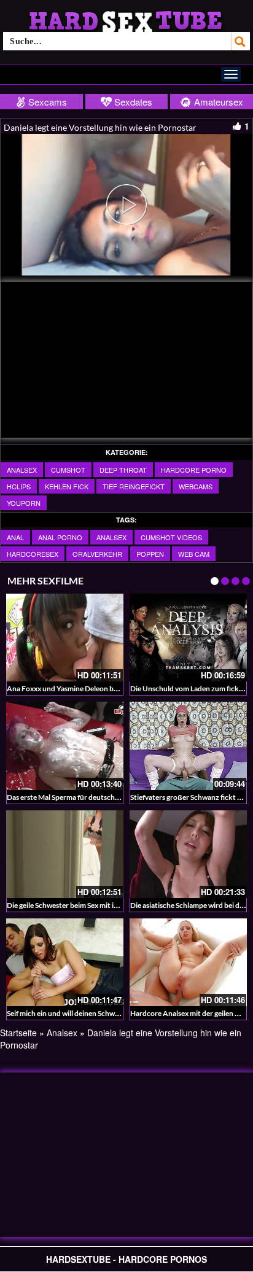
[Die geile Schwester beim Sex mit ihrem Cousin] (64, 854)
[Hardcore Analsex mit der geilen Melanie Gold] (188, 962)
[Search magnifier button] (241, 41)
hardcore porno (194, 470)
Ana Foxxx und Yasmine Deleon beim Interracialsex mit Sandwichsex (117, 688)
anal (15, 537)
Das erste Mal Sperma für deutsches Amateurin (82, 797)
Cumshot (68, 470)
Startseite (18, 1032)
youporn (24, 503)
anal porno (60, 537)
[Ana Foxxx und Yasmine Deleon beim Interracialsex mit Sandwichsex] (64, 637)
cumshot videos (171, 537)
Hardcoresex (32, 554)
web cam (193, 554)
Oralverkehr (97, 554)
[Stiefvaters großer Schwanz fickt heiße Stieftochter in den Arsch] (188, 745)
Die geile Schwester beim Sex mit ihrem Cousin (81, 905)
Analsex (22, 470)
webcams (195, 486)
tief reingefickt (134, 486)
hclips (19, 486)
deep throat (123, 470)
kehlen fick (66, 486)
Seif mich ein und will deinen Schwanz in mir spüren (88, 1013)
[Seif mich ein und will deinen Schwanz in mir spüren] (64, 962)
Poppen (150, 554)
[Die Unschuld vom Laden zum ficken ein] (188, 637)
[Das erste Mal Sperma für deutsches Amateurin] (64, 745)
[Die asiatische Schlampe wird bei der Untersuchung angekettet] (188, 854)
